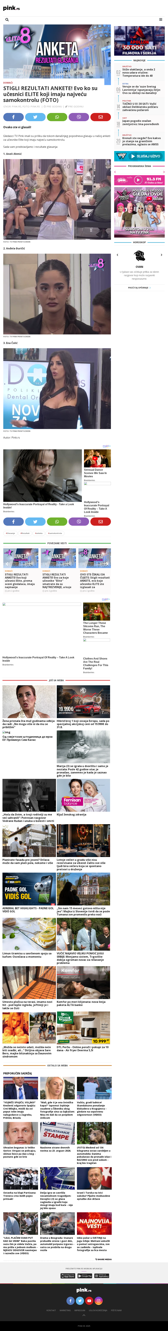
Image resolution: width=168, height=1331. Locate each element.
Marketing (65, 1310)
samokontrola (55, 533)
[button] (7, 564)
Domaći (8, 82)
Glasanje (10, 533)
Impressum (79, 1310)
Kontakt (51, 1310)
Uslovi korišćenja (98, 1310)
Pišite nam (116, 1310)
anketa (38, 533)
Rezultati (25, 533)
